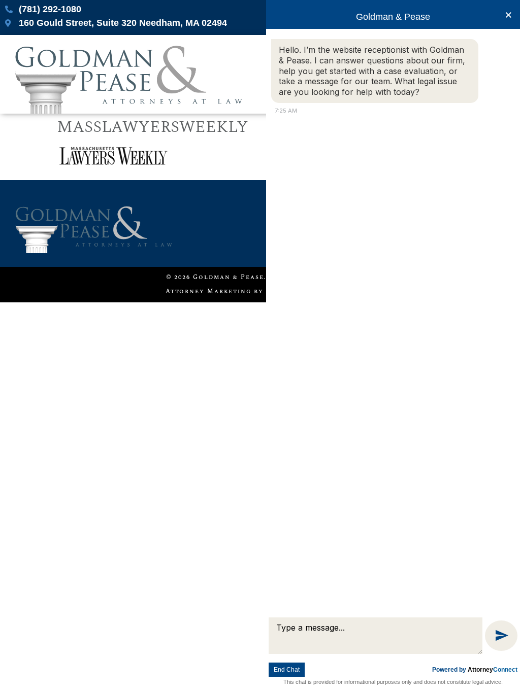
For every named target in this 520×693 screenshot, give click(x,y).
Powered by (474, 669)
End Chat (287, 669)
